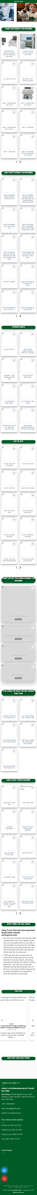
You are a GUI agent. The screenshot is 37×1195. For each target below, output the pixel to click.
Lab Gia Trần (17, 1190)
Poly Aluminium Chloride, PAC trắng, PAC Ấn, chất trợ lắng (9, 904)
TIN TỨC (30, 1185)
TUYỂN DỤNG (18, 1187)
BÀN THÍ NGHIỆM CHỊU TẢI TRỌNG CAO (9, 226)
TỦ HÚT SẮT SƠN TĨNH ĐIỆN (9, 464)
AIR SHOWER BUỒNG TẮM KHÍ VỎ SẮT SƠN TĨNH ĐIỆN (27, 427)
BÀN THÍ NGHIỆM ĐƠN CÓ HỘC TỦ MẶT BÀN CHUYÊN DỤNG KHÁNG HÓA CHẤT (9, 255)
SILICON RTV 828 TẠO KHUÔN (27, 878)
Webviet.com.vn (18, 1192)
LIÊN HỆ (10, 1187)
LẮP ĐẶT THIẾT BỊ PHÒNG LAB (18, 616)
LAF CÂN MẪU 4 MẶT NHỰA (27, 376)
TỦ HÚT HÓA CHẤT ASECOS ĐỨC (28, 560)
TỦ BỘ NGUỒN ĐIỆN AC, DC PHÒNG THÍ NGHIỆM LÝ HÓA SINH (27, 254)
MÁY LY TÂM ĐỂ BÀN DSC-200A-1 (28, 104)
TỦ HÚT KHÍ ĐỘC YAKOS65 (9, 535)
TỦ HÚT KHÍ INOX (27, 464)
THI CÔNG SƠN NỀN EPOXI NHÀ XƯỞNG (9, 741)
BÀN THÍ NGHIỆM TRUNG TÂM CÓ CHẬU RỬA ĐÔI (9, 196)
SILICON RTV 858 (9, 877)
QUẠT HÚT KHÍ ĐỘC (27, 488)
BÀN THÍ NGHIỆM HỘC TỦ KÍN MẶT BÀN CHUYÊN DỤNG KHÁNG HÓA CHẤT (27, 227)
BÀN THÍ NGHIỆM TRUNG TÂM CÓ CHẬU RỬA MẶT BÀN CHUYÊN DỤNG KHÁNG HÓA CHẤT (28, 198)
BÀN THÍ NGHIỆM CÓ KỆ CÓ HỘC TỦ (9, 308)
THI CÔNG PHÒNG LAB (18, 655)
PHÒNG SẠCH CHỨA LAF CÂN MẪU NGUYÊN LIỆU (9, 427)
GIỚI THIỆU (23, 1185)
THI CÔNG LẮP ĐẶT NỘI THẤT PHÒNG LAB (18, 635)
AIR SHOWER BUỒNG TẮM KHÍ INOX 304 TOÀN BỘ (27, 351)
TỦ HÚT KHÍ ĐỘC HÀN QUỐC (27, 511)
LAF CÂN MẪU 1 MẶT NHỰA (28, 402)
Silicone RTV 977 (27, 853)
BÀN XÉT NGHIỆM (9, 282)
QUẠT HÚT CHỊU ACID (9, 511)
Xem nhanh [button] (18, 619)
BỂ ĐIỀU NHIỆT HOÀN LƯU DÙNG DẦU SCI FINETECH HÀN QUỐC (9, 53)
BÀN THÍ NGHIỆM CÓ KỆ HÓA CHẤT (28, 308)
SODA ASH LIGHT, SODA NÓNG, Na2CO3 (28, 828)
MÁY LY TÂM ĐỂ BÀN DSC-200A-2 (9, 128)
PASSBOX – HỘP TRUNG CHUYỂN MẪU (9, 377)
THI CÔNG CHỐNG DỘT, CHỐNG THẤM (27, 717)
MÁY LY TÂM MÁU (28, 127)
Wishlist (26, 1187)
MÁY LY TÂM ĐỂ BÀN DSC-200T (9, 104)
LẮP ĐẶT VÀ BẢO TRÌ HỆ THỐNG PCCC (9, 717)
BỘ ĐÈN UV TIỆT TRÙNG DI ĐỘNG (27, 79)
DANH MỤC (15, 1185)
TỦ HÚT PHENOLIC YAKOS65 (28, 535)
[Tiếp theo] (20, 162)
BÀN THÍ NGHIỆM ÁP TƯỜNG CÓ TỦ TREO (27, 283)
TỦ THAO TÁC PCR (9, 79)
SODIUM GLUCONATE (9, 827)
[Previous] (2, 1020)
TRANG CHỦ (7, 1185)
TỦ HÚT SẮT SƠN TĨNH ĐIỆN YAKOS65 (9, 560)
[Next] (32, 1020)
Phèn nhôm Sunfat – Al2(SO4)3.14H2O (27, 902)
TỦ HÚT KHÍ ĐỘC (9, 488)
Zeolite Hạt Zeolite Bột (9, 803)
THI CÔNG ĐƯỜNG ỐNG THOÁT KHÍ (9, 767)
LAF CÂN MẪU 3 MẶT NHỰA (9, 402)
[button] (34, 5)
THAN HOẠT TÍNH (27, 802)
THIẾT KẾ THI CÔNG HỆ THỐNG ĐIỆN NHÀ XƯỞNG (27, 741)
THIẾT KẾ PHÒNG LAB (18, 675)
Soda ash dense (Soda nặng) (9, 853)
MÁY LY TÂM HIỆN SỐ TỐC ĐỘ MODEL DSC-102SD (27, 153)
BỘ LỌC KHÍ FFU (9, 349)
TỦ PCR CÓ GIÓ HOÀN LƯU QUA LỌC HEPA (27, 52)
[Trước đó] (17, 162)
